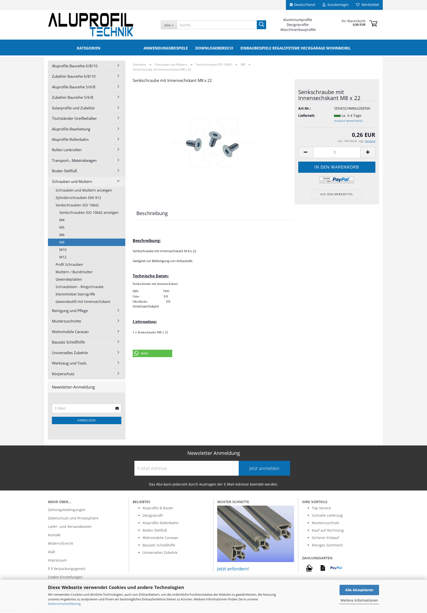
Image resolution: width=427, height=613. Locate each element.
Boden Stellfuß (64, 170)
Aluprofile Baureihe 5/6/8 (73, 86)
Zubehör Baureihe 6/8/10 (74, 76)
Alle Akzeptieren (359, 590)
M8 (61, 242)
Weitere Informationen (359, 600)
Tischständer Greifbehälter (74, 118)
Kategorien (88, 48)
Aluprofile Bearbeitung (71, 128)
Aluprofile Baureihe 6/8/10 (75, 65)
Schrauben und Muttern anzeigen (84, 190)
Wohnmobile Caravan (70, 331)
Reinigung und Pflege (70, 310)
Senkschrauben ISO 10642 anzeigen (89, 212)
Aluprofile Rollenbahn (70, 139)
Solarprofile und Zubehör (73, 107)
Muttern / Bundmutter (74, 272)
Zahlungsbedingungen (66, 509)
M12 (62, 257)
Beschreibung (152, 213)
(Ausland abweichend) (348, 121)
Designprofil (153, 515)
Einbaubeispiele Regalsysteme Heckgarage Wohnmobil (295, 48)
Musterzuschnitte (66, 321)
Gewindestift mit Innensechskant (83, 301)
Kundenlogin (337, 4)
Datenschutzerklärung (64, 603)
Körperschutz (63, 373)
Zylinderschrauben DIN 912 (78, 197)
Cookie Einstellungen (65, 577)
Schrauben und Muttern (72, 181)
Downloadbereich (214, 48)
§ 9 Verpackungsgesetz (66, 568)
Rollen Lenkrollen (67, 149)
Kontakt (54, 535)
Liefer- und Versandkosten (70, 526)
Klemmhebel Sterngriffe (75, 294)
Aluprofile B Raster (158, 508)
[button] (152, 353)
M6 (61, 234)
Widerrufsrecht (60, 543)
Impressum (57, 560)
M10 (62, 249)
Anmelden (86, 420)
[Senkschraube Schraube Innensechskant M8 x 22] (213, 143)
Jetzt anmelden (264, 468)
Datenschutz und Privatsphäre (73, 518)
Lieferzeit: (306, 115)
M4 (61, 220)
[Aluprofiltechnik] (100, 25)
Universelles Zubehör (70, 352)
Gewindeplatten (69, 279)
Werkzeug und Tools (69, 363)
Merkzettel (369, 4)
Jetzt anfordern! (233, 569)
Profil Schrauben (69, 264)
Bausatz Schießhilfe (68, 342)
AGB (51, 551)
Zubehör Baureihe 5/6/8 (72, 97)
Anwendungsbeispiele (166, 48)
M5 (61, 227)
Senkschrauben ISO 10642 (77, 205)
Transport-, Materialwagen (74, 160)
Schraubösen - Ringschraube (80, 286)
